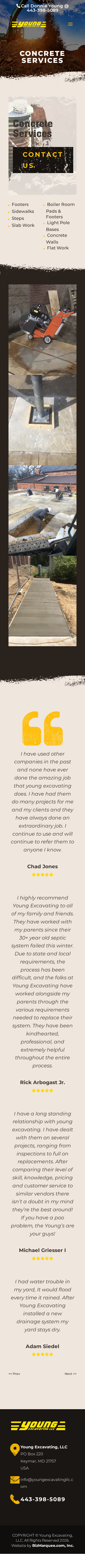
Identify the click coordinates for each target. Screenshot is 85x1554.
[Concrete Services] (42, 374)
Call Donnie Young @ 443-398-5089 (45, 8)
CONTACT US (43, 160)
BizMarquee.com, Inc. (53, 1545)
